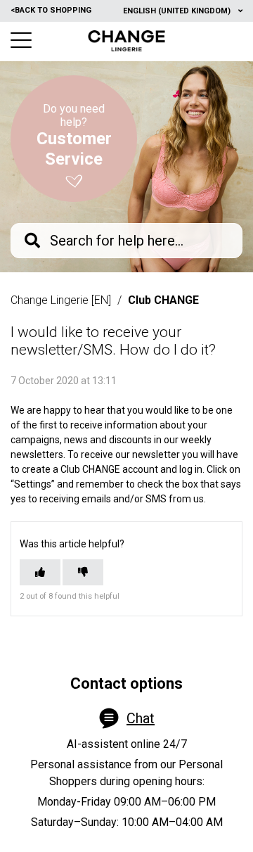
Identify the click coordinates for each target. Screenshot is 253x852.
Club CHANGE (163, 300)
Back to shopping (51, 10)
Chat (140, 718)
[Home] (127, 40)
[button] (21, 40)
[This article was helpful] (40, 572)
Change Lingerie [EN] (61, 300)
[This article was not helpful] (83, 572)
